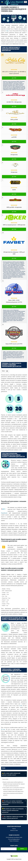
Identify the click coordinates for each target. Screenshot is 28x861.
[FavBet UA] (14, 247)
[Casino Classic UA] (15, 202)
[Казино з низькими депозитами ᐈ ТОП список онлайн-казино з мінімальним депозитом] (14, 2)
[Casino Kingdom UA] (15, 167)
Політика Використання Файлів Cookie (14, 837)
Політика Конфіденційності (14, 839)
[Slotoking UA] (15, 97)
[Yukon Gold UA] (15, 150)
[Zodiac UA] (14, 339)
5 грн (20, 705)
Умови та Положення (14, 841)
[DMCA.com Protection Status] (14, 856)
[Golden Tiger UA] (15, 132)
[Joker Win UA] (15, 220)
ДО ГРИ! (14, 78)
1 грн (7, 30)
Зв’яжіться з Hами (14, 830)
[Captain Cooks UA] (15, 115)
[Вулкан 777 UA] (14, 295)
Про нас (14, 828)
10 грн (3, 729)
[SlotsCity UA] (15, 67)
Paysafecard (4, 513)
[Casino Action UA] (15, 185)
